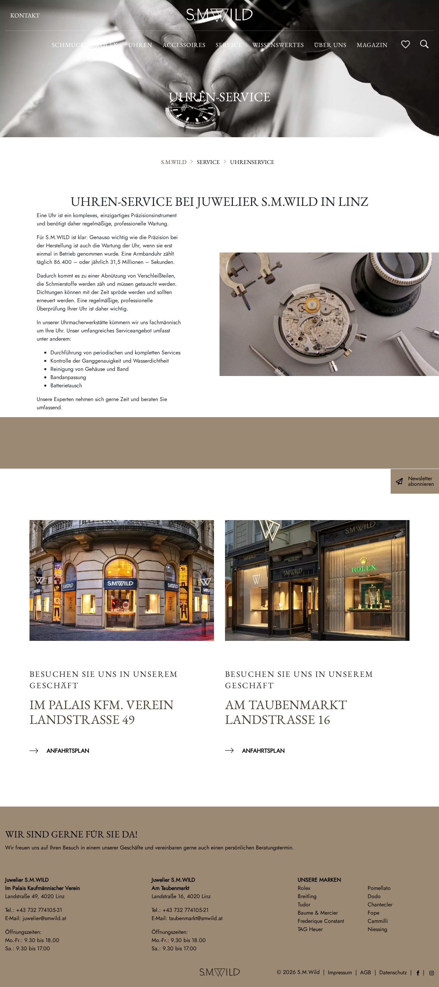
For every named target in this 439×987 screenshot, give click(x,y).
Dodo (374, 896)
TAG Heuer (310, 929)
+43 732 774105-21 (186, 910)
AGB (365, 972)
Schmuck (68, 45)
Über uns (330, 45)
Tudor (304, 904)
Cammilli (378, 921)
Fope (373, 913)
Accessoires (184, 45)
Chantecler (380, 904)
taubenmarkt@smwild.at (196, 918)
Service (229, 45)
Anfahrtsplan (68, 751)
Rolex (304, 888)
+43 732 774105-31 (39, 910)
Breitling (307, 896)
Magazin (372, 45)
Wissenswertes (278, 45)
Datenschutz (393, 972)
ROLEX (106, 45)
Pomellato (379, 888)
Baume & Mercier (318, 913)
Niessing (377, 929)
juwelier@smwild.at (44, 918)
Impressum (340, 972)
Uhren (140, 45)
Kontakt (25, 15)
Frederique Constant (321, 921)
